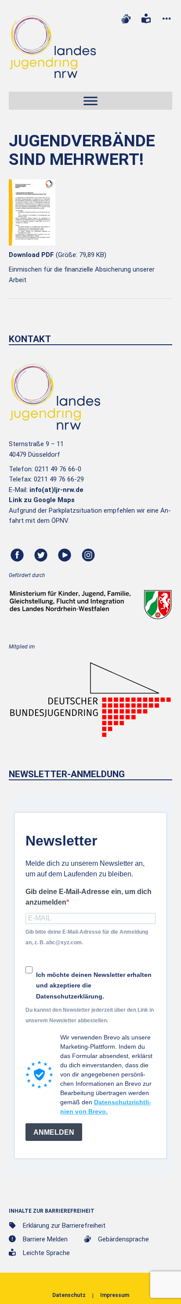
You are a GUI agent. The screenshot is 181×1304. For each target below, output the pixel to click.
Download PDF (31, 255)
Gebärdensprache (123, 1239)
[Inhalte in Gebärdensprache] (125, 18)
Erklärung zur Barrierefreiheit (64, 1225)
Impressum (114, 1295)
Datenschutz (69, 1295)
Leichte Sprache (46, 1253)
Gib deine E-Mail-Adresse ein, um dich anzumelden (88, 896)
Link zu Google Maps (42, 500)
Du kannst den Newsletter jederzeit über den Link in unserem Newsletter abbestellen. (89, 1015)
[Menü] (90, 101)
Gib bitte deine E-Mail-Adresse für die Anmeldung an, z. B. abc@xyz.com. (86, 937)
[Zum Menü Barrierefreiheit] (166, 18)
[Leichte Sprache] (146, 18)
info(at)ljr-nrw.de (56, 490)
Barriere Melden (45, 1239)
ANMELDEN (53, 1132)
